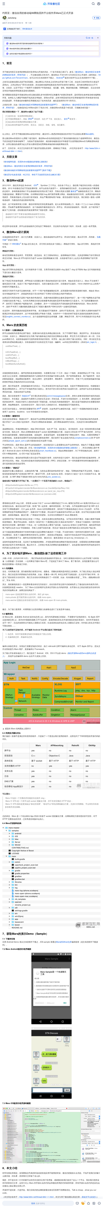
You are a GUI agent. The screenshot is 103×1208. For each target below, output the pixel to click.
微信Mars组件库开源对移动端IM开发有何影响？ (27, 43)
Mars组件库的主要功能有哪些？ (21, 48)
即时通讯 (16, 244)
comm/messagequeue (56, 395)
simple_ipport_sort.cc (18, 440)
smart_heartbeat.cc (47, 450)
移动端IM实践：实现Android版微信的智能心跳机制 (25, 161)
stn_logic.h (91, 342)
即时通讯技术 (27, 29)
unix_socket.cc (53, 476)
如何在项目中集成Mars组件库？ (21, 53)
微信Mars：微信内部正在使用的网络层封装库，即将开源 (28, 166)
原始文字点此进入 (89, 1196)
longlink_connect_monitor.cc (18, 316)
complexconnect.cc (82, 437)
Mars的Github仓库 (64, 941)
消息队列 (25, 395)
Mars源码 (90, 134)
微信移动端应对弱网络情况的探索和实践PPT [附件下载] (27, 170)
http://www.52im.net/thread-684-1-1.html (36, 1196)
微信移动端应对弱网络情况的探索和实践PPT (38, 104)
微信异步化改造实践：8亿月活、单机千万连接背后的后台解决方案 (32, 174)
